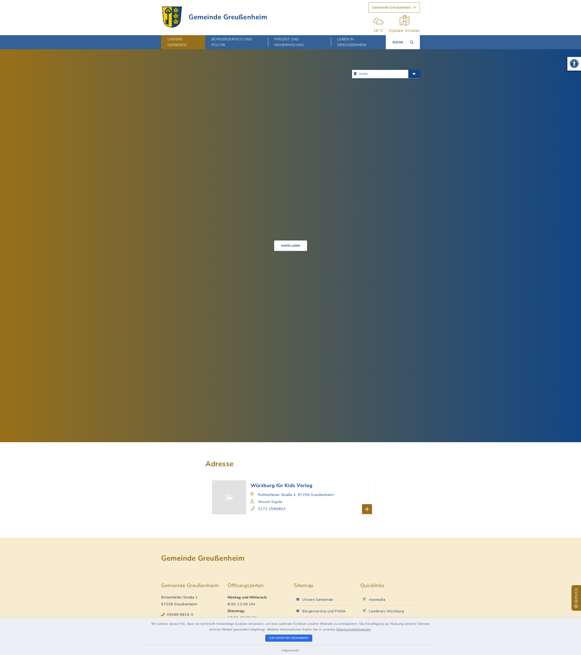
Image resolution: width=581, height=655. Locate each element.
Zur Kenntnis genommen (289, 638)
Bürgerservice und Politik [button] (232, 42)
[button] (574, 64)
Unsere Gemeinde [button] (177, 42)
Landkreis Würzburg (386, 611)
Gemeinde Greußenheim (228, 17)
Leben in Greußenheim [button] (352, 42)
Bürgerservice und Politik (324, 611)
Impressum (290, 650)
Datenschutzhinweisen (353, 629)
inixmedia (377, 599)
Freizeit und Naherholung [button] (289, 42)
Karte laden (290, 246)
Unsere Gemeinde (317, 599)
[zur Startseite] (172, 17)
